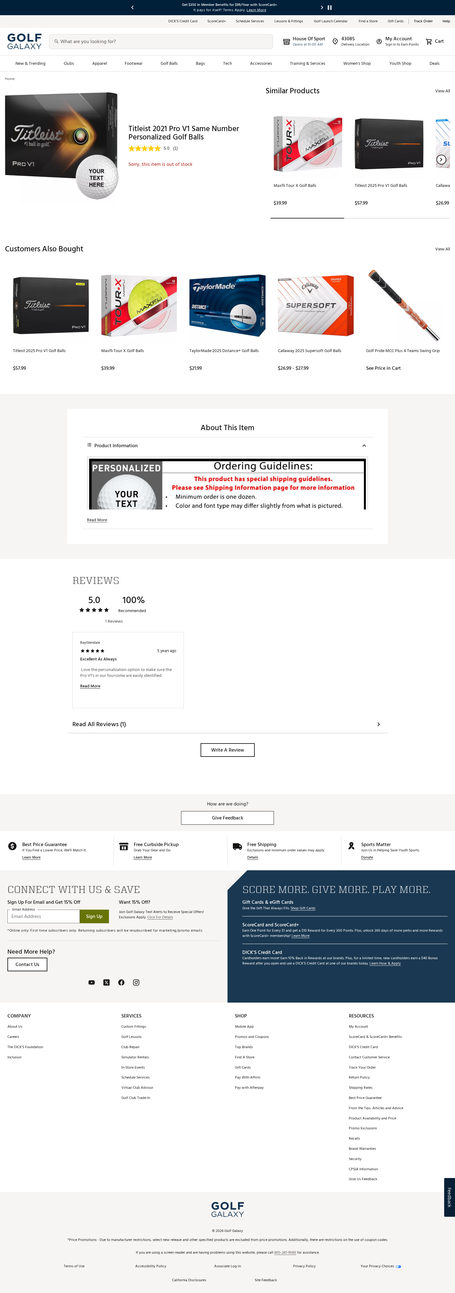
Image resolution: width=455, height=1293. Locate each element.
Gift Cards (396, 21)
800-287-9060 (285, 1252)
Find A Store (244, 1057)
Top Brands (244, 1047)
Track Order (423, 21)
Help (446, 21)
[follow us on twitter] (106, 983)
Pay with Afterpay (249, 1088)
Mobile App (244, 1027)
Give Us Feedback (363, 1179)
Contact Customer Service (369, 1057)
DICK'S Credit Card (363, 1047)
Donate (367, 857)
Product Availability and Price (372, 1118)
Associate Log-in (227, 1266)
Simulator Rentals (135, 1057)
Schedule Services (250, 21)
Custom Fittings (133, 1027)
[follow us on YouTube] (91, 983)
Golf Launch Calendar (331, 21)
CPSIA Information (363, 1169)
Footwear (134, 63)
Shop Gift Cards (303, 908)
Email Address (23, 909)
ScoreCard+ (216, 21)
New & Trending (30, 63)
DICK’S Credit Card (182, 21)
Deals (435, 63)
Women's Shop (357, 63)
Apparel (99, 63)
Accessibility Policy (150, 1266)
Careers (13, 1037)
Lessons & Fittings (289, 21)
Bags (200, 63)
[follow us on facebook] (121, 983)
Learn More (31, 857)
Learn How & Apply (385, 963)
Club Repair (130, 1047)
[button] (441, 160)
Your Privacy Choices (377, 1266)
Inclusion (14, 1057)
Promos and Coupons (252, 1037)
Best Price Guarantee (365, 1098)
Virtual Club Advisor (137, 1088)
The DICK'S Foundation (25, 1047)
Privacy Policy (304, 1266)
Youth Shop (400, 63)
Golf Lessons (131, 1037)
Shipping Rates (360, 1088)
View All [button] (442, 91)
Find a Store (368, 21)
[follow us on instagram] (136, 983)
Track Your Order (362, 1067)
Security (355, 1159)
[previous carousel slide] (132, 7)
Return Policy (359, 1077)
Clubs (69, 63)
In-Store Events (133, 1067)
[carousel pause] (329, 7)
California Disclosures (189, 1280)
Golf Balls (169, 63)
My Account (358, 1027)
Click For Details (160, 917)
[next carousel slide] (322, 7)
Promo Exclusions (363, 1128)
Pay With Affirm (247, 1077)
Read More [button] (97, 520)
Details (252, 857)
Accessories (261, 63)
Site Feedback (266, 1280)
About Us (14, 1027)
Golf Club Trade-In (135, 1098)
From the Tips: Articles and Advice (376, 1108)
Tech (227, 63)
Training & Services (307, 63)
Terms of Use (74, 1266)
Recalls (354, 1138)
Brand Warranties (362, 1149)
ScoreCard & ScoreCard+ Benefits (375, 1037)
